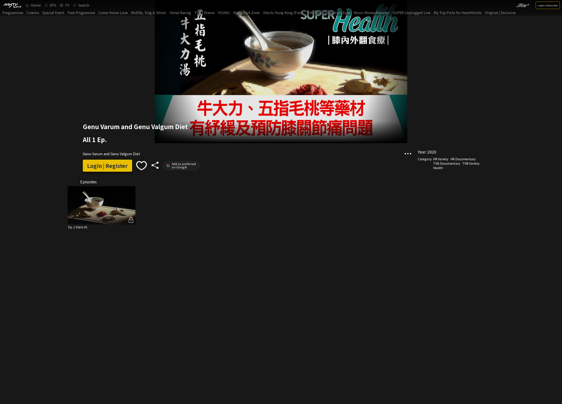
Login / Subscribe (548, 5)
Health (438, 168)
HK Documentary (463, 159)
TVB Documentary (446, 163)
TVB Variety (470, 163)
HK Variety (440, 159)
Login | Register (107, 166)
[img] (12, 5)
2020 (431, 152)
